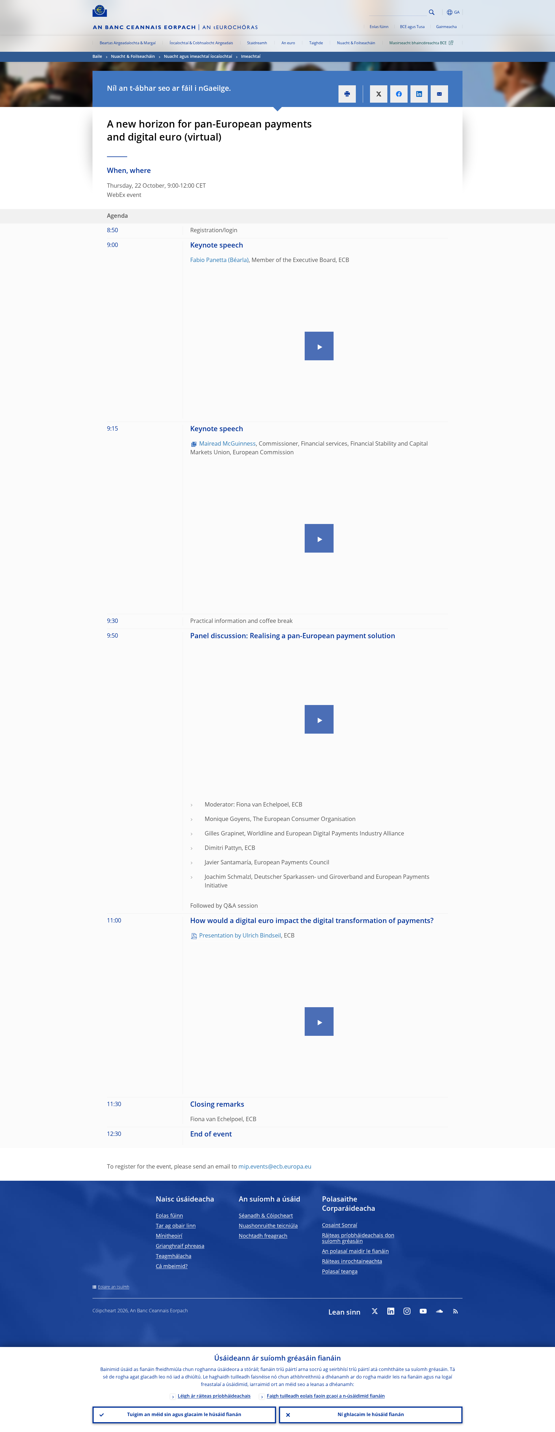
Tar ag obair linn (176, 1226)
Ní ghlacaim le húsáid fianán (371, 1415)
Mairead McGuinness (227, 444)
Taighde (316, 43)
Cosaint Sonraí (339, 1225)
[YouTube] (423, 1311)
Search (431, 12)
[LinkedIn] (391, 1311)
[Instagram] (407, 1311)
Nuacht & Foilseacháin (356, 43)
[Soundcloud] (439, 1311)
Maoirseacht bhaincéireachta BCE (418, 43)
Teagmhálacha (173, 1256)
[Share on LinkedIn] (419, 94)
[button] (442, 12)
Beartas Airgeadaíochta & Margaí (128, 43)
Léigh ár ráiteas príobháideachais (214, 1396)
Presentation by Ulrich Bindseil (240, 936)
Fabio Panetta (208, 260)
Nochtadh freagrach (263, 1236)
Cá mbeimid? (172, 1266)
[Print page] (347, 94)
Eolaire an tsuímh (113, 1287)
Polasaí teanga (340, 1271)
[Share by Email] (439, 94)
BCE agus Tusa (412, 27)
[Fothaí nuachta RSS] (455, 1311)
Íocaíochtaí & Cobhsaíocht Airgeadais (201, 43)
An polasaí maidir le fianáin (355, 1251)
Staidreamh (257, 43)
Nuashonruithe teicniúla (268, 1226)
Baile (97, 57)
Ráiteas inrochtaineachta (352, 1261)
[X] (375, 1311)
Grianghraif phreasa (180, 1246)
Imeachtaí (250, 57)
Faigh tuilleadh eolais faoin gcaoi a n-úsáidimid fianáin (326, 1396)
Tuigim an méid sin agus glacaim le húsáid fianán (184, 1415)
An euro (288, 43)
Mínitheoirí (169, 1236)
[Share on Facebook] (399, 94)
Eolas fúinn (379, 27)
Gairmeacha (446, 27)
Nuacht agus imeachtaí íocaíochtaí (198, 57)
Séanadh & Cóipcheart (266, 1216)
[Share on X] (378, 94)
